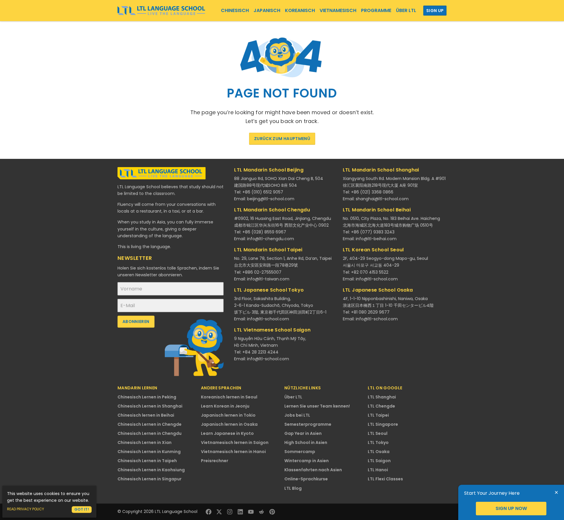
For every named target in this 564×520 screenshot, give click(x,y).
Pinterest (272, 512)
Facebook (208, 512)
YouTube (251, 512)
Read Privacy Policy (25, 508)
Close (556, 492)
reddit (261, 512)
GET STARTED (511, 508)
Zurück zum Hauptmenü (282, 139)
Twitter (219, 512)
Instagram (230, 512)
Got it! (81, 509)
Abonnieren (136, 321)
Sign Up (435, 11)
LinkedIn (240, 512)
